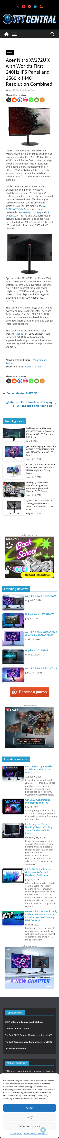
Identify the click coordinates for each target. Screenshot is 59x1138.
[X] (8, 99)
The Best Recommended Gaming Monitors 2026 (28, 1041)
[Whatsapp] (31, 99)
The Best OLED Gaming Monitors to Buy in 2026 (28, 1035)
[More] (42, 99)
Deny (30, 1117)
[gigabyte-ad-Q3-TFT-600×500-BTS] (29, 538)
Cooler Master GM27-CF (22, 393)
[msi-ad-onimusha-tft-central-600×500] (29, 708)
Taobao (19, 333)
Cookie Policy (16, 1133)
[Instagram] (25, 99)
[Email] (36, 99)
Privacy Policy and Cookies (36, 1133)
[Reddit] (14, 99)
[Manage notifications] (43, 1130)
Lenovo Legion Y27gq (29, 212)
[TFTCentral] (6, 34)
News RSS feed (33, 366)
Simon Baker (30, 90)
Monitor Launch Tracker (17, 1028)
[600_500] (29, 948)
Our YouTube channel (15, 1048)
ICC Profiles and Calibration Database (24, 1021)
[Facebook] (19, 99)
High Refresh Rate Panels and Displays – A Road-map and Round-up (28, 404)
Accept (29, 1107)
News (9, 52)
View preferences (30, 1126)
